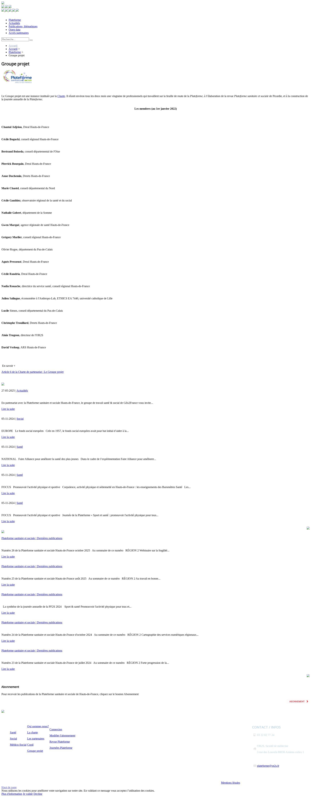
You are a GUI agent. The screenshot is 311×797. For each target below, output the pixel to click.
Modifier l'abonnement (62, 735)
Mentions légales (230, 782)
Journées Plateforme (60, 747)
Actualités (22, 390)
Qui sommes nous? (38, 726)
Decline (37, 793)
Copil (30, 744)
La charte (32, 732)
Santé (20, 446)
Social (20, 418)
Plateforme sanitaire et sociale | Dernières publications (31, 538)
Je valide (28, 793)
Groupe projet (35, 750)
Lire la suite (8, 408)
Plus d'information (11, 793)
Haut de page (9, 787)
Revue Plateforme (59, 741)
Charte (61, 96)
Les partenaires (35, 738)
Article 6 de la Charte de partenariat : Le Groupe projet (32, 371)
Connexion (55, 729)
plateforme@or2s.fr (268, 765)
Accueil (13, 45)
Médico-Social (18, 744)
